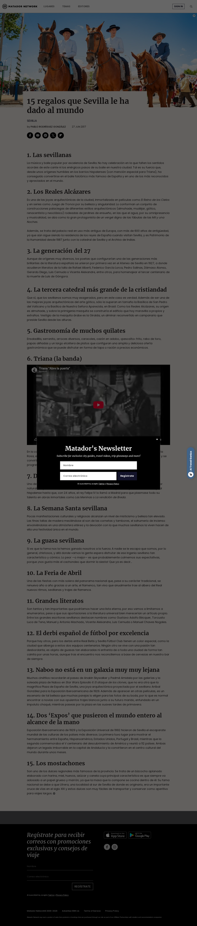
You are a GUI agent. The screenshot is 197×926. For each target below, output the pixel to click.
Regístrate (127, 476)
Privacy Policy (113, 483)
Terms (102, 483)
